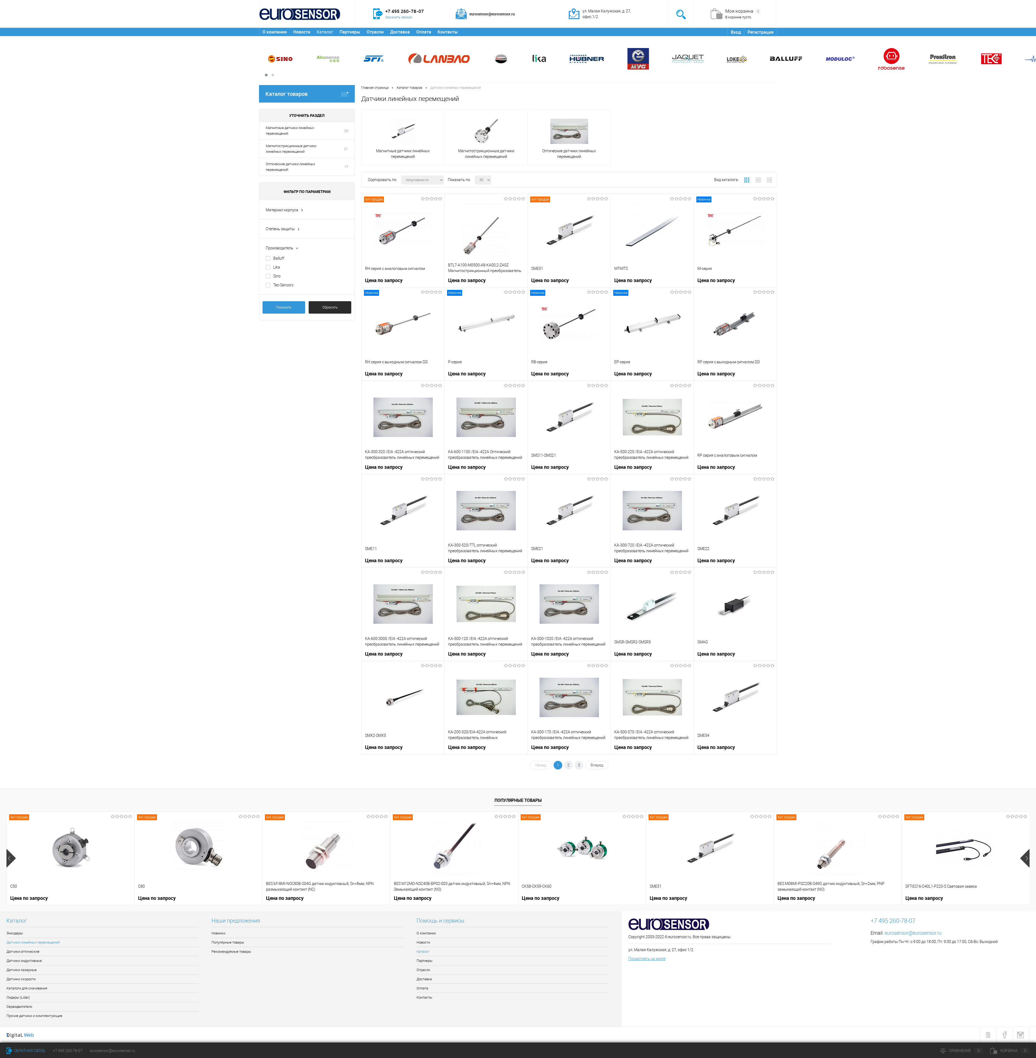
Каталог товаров (286, 93)
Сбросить (330, 307)
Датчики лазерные (21, 970)
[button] (266, 75)
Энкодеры (14, 933)
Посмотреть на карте (646, 959)
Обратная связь (29, 1051)
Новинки (218, 933)
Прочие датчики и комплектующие (34, 1016)
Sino (277, 276)
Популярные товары (518, 800)
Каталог (325, 32)
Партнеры (350, 32)
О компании (275, 32)
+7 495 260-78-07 (68, 1051)
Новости (301, 32)
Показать (283, 307)
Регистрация (760, 32)
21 (346, 149)
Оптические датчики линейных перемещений (290, 167)
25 (346, 131)
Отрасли (375, 32)
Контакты (448, 32)
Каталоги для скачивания (26, 988)
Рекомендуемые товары (231, 952)
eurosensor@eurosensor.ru (913, 933)
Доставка (400, 32)
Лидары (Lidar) (18, 997)
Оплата (423, 32)
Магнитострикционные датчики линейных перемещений (291, 149)
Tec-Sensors (283, 285)
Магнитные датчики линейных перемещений (290, 130)
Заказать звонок (399, 17)
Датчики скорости (21, 979)
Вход (736, 32)
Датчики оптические (22, 952)
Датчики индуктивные (24, 961)
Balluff (278, 258)
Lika (276, 267)
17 (346, 167)
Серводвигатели (19, 1007)
